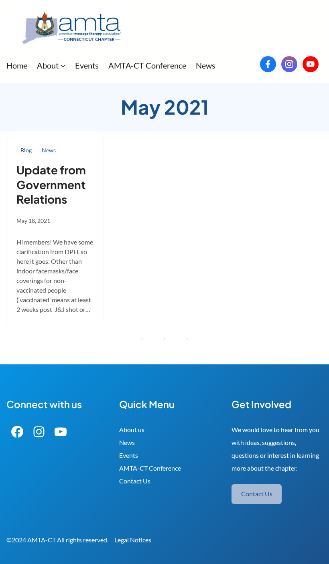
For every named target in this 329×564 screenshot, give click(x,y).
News (49, 150)
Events (128, 455)
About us (131, 429)
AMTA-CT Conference (150, 468)
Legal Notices (132, 540)
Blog (26, 150)
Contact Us (134, 481)
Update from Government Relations (51, 184)
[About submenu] (63, 65)
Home (16, 65)
